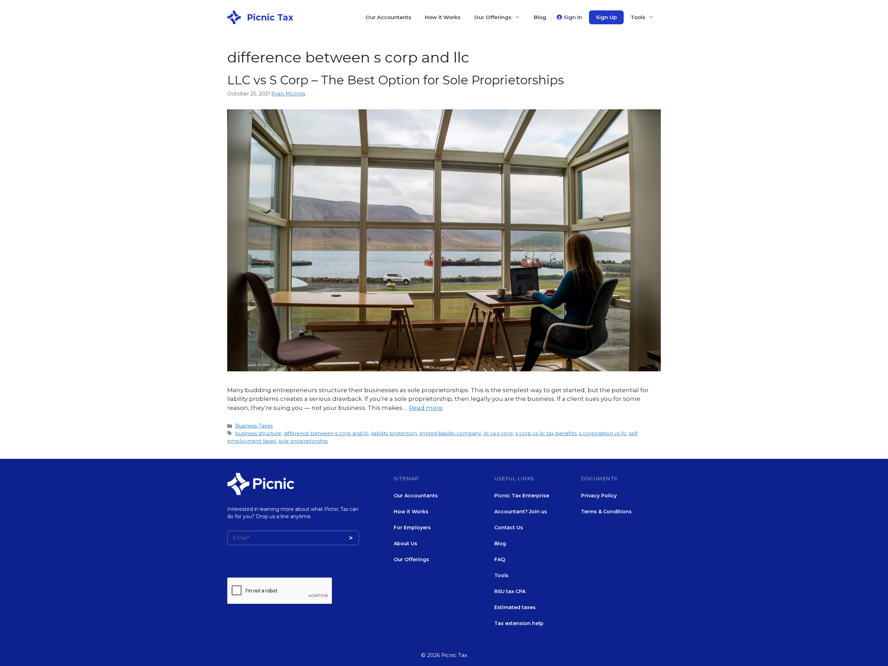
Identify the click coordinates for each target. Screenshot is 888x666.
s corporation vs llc (602, 433)
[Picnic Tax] (234, 16)
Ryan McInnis (288, 94)
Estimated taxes (515, 607)
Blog (540, 17)
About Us (405, 543)
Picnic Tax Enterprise (521, 495)
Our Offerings (492, 17)
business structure (258, 433)
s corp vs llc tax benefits (546, 433)
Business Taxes (254, 426)
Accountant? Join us (520, 511)
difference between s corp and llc (326, 433)
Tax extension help (519, 623)
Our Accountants (388, 17)
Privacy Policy (599, 495)
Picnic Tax (270, 17)
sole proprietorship (303, 441)
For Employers (412, 527)
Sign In (573, 17)
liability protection (394, 433)
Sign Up (606, 17)
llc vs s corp (498, 433)
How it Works (442, 17)
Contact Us (508, 527)
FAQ (499, 559)
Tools (638, 17)
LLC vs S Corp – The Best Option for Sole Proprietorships (395, 80)
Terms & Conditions (606, 511)
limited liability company (450, 433)
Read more (426, 407)
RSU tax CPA (510, 591)
